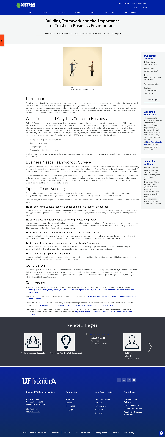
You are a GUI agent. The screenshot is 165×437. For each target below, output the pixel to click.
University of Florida (139, 3)
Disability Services (82, 432)
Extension (99, 413)
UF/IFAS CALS (100, 406)
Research (99, 409)
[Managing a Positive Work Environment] (66, 342)
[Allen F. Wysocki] (99, 334)
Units (92, 13)
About (45, 13)
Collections (110, 13)
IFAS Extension (123, 3)
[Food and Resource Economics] (33, 342)
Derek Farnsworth (150, 90)
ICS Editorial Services (133, 408)
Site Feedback (32, 409)
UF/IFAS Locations (102, 399)
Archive (67, 432)
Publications (131, 13)
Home (30, 13)
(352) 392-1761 (33, 411)
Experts (61, 13)
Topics (77, 13)
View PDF (153, 99)
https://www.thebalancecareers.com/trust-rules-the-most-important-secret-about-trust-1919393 (77, 305)
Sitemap (54, 432)
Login (145, 7)
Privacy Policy (101, 432)
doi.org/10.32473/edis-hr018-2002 (152, 78)
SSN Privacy (129, 432)
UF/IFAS (98, 403)
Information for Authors (130, 400)
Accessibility (71, 406)
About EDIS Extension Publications (133, 413)
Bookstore (70, 403)
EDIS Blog (70, 399)
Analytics (115, 432)
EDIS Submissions (131, 405)
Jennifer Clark (149, 93)
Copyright (70, 409)
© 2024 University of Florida (34, 432)
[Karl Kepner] (132, 342)
